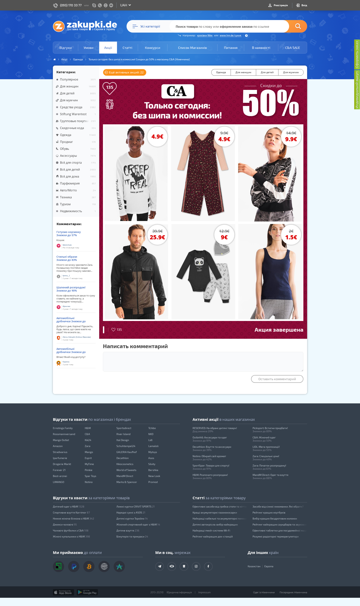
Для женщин (243, 72)
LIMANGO (58, 482)
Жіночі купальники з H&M (71, 536)
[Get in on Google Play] (87, 592)
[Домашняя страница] (54, 59)
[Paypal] (73, 566)
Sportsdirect (123, 428)
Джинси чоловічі (65, 524)
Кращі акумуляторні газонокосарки (215, 512)
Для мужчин (291, 72)
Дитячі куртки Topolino (132, 518)
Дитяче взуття (127, 530)
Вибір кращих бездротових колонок (275, 518)
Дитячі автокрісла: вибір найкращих (215, 524)
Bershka (153, 470)
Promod (153, 482)
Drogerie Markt (62, 464)
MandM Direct (124, 476)
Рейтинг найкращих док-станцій (213, 536)
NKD (150, 434)
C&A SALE (292, 48)
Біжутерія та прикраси (132, 536)
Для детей (267, 72)
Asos (151, 458)
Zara (87, 446)
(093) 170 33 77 (71, 5)
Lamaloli (153, 446)
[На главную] (87, 26)
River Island (123, 434)
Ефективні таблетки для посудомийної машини (280, 530)
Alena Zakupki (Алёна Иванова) (77, 337)
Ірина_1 (66, 276)
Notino (89, 482)
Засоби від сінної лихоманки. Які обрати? (278, 506)
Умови (89, 48)
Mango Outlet (61, 440)
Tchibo (152, 428)
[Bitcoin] (88, 566)
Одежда (221, 72)
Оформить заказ (357, 54)
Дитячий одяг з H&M (68, 506)
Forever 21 (59, 470)
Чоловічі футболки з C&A (70, 530)
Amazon (58, 446)
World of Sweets (126, 470)
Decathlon (122, 458)
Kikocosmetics (124, 464)
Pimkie (88, 470)
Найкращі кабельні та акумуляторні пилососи (220, 518)
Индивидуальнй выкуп (357, 89)
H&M (88, 428)
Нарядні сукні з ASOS (130, 512)
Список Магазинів (192, 48)
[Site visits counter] (125, 598)
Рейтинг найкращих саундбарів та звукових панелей (280, 524)
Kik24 (88, 440)
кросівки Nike (205, 35)
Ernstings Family (63, 428)
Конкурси (152, 48)
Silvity (151, 464)
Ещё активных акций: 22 (126, 72)
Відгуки (65, 48)
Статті (127, 48)
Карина (66, 362)
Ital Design (122, 440)
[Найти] (292, 26)
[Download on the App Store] (63, 592)
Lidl (150, 440)
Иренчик (66, 306)
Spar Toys (90, 476)
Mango (89, 452)
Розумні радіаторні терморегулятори (276, 536)
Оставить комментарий (277, 379)
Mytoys (152, 452)
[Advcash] (119, 566)
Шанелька (67, 245)
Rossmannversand (64, 434)
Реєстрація (280, 5)
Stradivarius (60, 452)
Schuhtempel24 (125, 446)
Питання (231, 48)
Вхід (304, 5)
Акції (108, 48)
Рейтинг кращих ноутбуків (269, 512)
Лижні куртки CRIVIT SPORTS (135, 506)
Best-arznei (60, 476)
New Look (154, 476)
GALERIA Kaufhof (126, 452)
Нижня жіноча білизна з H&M (73, 518)
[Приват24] (58, 566)
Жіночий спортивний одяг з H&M (138, 524)
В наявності (261, 48)
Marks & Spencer (126, 482)
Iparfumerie (60, 458)
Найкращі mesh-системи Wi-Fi (211, 530)
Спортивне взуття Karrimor (71, 512)
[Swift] (104, 566)
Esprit (88, 458)
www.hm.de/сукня (231, 35)
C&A (87, 434)
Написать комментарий (135, 346)
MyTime (89, 464)
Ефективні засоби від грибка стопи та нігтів (220, 506)
